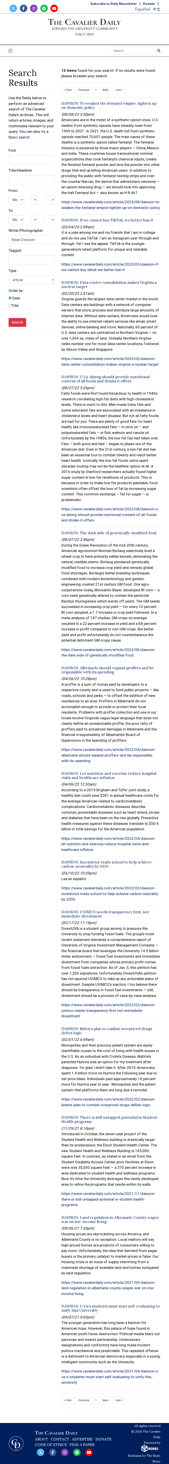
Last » (119, 90)
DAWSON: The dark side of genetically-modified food (108, 533)
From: (13, 190)
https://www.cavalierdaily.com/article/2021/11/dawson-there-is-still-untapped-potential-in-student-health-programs (108, 1199)
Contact (60, 1439)
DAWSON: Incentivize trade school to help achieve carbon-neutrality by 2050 (106, 864)
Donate (149, 3)
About (41, 1439)
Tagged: (15, 250)
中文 (156, 9)
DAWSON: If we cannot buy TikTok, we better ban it (107, 220)
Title (15, 305)
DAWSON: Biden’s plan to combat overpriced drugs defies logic (106, 1030)
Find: (13, 150)
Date (15, 298)
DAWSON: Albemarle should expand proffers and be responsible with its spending (107, 669)
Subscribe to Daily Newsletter (113, 3)
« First (68, 90)
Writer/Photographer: (26, 230)
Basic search (19, 137)
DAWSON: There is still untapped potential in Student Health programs (109, 1119)
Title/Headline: (21, 170)
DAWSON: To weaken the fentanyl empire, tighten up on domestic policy (108, 105)
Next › (106, 90)
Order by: (16, 290)
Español (142, 9)
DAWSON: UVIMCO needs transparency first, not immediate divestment (105, 914)
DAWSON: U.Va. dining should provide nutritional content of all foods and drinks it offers (105, 378)
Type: (13, 270)
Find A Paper (82, 1444)
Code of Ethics (51, 1444)
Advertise (82, 1439)
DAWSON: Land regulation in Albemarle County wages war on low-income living (110, 1219)
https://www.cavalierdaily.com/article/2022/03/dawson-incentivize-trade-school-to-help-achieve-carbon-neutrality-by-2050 (110, 893)
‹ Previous (83, 90)
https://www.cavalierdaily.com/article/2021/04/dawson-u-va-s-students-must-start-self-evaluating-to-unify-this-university (110, 1377)
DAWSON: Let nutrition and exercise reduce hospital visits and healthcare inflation (108, 775)
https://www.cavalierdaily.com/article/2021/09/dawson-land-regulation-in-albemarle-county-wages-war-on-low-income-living (108, 1288)
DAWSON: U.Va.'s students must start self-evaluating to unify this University (110, 1308)
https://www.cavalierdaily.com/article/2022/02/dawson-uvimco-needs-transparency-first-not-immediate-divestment (108, 1010)
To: (11, 210)
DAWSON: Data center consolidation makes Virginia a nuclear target (109, 284)
